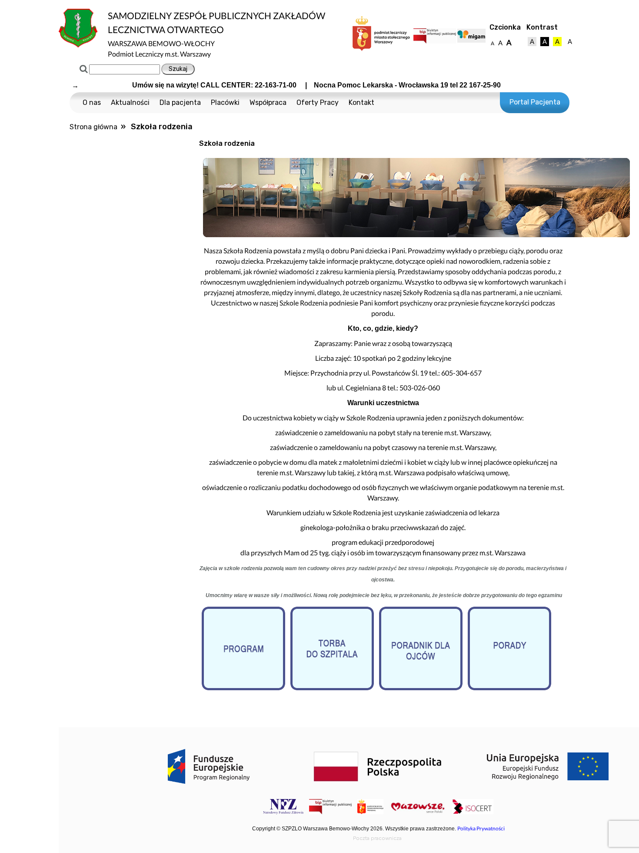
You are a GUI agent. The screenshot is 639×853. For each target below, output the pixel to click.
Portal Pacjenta (534, 102)
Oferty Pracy (317, 102)
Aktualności (130, 102)
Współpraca (268, 102)
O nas (92, 102)
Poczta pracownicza (377, 838)
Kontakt (361, 102)
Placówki (225, 102)
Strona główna (93, 127)
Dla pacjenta (180, 102)
